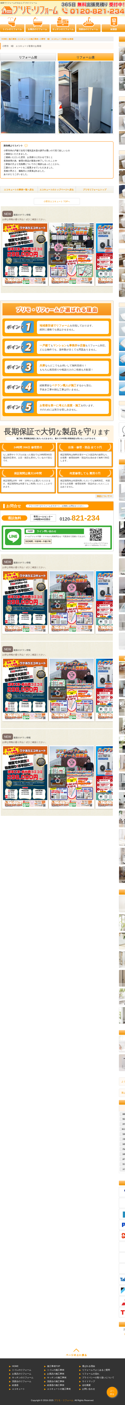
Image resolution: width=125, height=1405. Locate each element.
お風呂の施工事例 (55, 1373)
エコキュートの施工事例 (59, 1389)
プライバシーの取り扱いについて (98, 1377)
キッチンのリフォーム (63, 29)
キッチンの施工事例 (56, 1377)
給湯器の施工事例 (55, 1385)
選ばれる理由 (88, 1366)
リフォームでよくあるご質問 (96, 1370)
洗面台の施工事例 (55, 1381)
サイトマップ (88, 1381)
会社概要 (86, 1385)
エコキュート (18, 1389)
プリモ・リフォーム (63, 1400)
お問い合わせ (88, 1389)
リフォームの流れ (90, 1373)
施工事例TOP (53, 1366)
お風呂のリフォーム (37, 29)
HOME (15, 1366)
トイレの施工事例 (55, 1370)
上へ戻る (112, 1392)
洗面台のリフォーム (88, 29)
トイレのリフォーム (12, 29)
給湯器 (114, 29)
